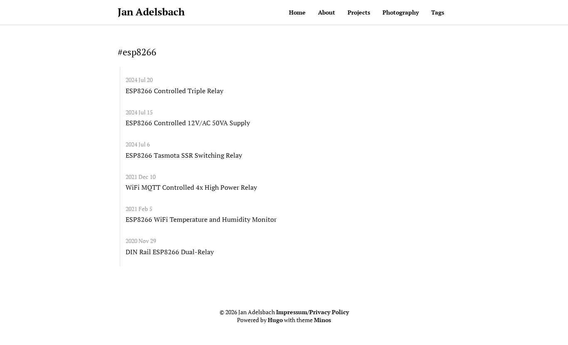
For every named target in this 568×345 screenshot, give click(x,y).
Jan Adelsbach (151, 11)
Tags (437, 12)
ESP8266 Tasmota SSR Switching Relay (184, 155)
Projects (359, 12)
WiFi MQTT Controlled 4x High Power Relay (191, 187)
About (326, 12)
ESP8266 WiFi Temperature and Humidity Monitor (201, 219)
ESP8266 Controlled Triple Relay (174, 90)
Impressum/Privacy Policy (312, 312)
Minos (322, 320)
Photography (401, 12)
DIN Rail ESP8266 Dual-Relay (170, 251)
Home (297, 12)
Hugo (275, 320)
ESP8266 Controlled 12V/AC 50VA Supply (188, 122)
